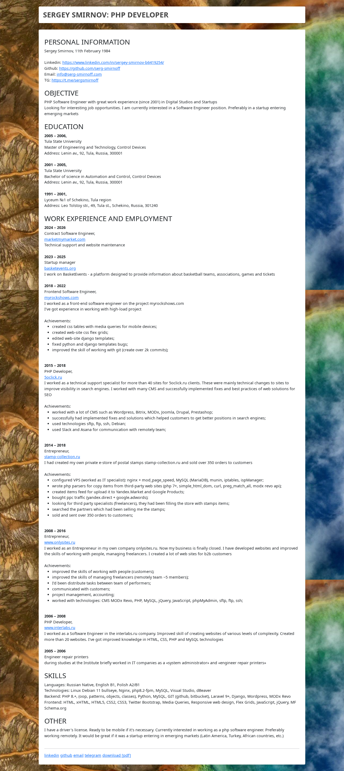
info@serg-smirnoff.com (79, 74)
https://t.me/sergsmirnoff (75, 80)
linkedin (51, 755)
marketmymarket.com (64, 239)
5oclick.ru (53, 377)
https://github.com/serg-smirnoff (89, 68)
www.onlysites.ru (59, 542)
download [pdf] (116, 755)
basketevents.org (60, 268)
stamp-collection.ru (62, 456)
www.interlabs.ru (59, 627)
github (66, 755)
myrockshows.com (61, 297)
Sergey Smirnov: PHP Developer (106, 15)
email (78, 755)
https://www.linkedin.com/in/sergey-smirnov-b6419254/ (113, 62)
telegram (93, 755)
